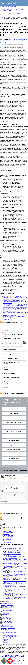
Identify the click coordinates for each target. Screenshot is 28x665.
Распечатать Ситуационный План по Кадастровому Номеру (12, 584)
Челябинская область (6, 611)
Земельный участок (8, 536)
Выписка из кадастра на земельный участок (14, 571)
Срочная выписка (7, 10)
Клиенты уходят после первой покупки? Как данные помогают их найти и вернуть (14, 560)
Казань (19, 656)
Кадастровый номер (8, 532)
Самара (16, 657)
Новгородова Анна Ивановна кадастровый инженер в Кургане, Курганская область (14, 575)
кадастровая (13, 40)
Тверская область (5, 625)
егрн (9, 39)
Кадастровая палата (8, 542)
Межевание (6, 534)
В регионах (6, 655)
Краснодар (21, 657)
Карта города (6, 540)
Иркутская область (6, 621)
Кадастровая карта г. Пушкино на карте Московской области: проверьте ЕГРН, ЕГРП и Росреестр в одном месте (15, 298)
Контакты (5, 640)
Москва (12, 655)
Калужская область (6, 614)
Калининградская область (8, 628)
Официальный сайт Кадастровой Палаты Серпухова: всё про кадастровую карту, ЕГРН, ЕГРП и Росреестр (15, 302)
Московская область (6, 603)
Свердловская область (7, 607)
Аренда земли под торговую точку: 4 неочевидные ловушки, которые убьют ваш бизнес (14, 550)
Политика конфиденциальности (11, 638)
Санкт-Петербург (19, 655)
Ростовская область (6, 609)
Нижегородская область (7, 606)
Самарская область (6, 618)
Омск (11, 657)
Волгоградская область (7, 629)
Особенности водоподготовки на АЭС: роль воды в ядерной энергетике (14, 557)
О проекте (5, 642)
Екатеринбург (13, 656)
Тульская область (5, 617)
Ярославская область (6, 610)
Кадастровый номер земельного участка (13, 9)
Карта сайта (6, 639)
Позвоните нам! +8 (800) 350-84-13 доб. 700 (11, 13)
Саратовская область (6, 622)
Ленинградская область (7, 605)
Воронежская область (6, 619)
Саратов (20, 663)
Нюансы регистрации (8, 538)
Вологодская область (6, 624)
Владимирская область (7, 615)
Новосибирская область (7, 626)
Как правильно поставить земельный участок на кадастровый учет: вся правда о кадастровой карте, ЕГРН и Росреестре (15, 314)
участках (4, 42)
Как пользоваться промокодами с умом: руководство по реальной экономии (13, 553)
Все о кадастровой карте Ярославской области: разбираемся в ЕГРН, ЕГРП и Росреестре (15, 305)
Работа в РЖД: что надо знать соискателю (13, 568)
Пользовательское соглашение (10, 636)
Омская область (5, 613)
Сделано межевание (8, 535)
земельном (15, 39)
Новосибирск (4, 656)
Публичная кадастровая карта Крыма (12, 586)
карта (20, 40)
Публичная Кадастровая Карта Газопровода (14, 589)
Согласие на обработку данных (11, 635)
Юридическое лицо (8, 539)
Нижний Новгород (18, 661)
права (25, 40)
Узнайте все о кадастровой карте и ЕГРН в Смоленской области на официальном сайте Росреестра (14, 318)
